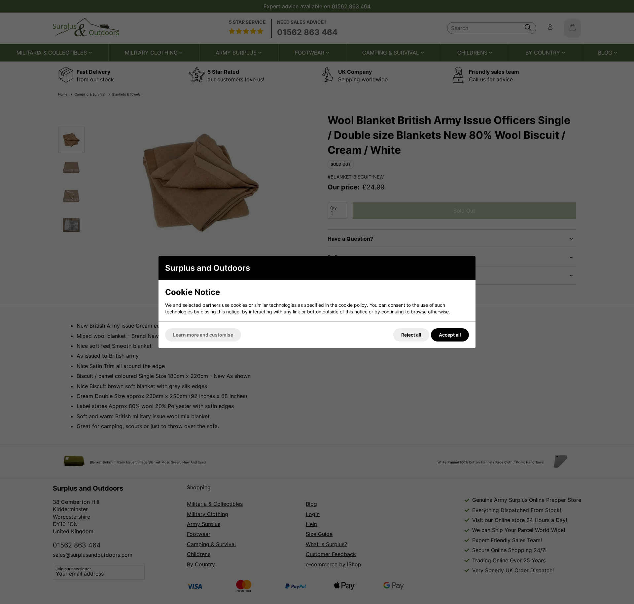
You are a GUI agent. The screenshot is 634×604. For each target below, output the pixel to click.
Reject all (411, 335)
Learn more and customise (203, 335)
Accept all (450, 335)
